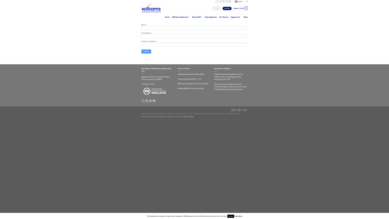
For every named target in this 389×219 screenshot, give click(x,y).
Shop (245, 17)
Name (143, 25)
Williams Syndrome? (180, 17)
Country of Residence (149, 41)
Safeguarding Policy (232, 113)
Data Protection (211, 113)
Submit (146, 51)
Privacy (221, 113)
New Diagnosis (211, 17)
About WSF (196, 17)
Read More (238, 216)
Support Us (235, 17)
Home (167, 17)
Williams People (182, 113)
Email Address (146, 33)
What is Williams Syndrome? (156, 113)
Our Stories (223, 17)
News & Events (199, 113)
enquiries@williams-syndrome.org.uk (191, 88)
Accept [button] (231, 216)
